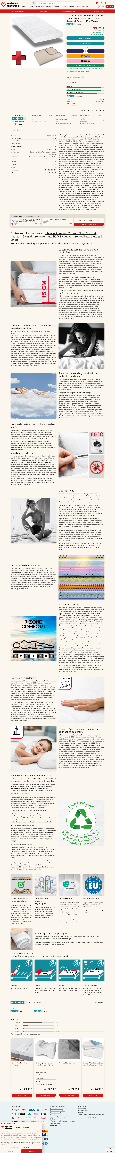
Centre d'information (56, 1109)
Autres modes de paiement (86, 65)
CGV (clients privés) (56, 1113)
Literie (56, 6)
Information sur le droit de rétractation (62, 1121)
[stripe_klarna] (85, 61)
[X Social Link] (96, 110)
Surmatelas (40, 6)
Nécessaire (16, 1147)
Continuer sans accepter (8, 1123)
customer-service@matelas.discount (92, 1115)
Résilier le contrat (55, 1125)
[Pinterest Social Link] (100, 110)
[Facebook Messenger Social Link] (92, 110)
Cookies (52, 1119)
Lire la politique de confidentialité (10, 1143)
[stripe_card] (85, 51)
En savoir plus (22, 1095)
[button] (12, 41)
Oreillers (49, 6)
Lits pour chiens (82, 6)
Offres (24, 6)
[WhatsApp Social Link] (103, 110)
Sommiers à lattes (68, 6)
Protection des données (57, 1117)
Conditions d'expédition (57, 1111)
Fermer (10, 1151)
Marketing (27, 1147)
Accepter (31, 1151)
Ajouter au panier (85, 43)
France (109, 3)
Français (99, 3)
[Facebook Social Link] (89, 110)
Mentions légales (55, 1123)
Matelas (32, 6)
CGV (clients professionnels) (59, 1115)
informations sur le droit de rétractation (78, 71)
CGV (102, 68)
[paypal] (85, 56)
